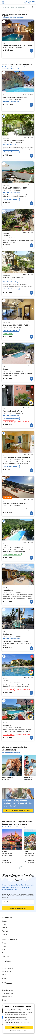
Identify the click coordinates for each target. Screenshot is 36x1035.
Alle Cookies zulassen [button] (18, 1027)
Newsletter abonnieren (18, 908)
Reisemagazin (6, 971)
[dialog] (18, 1018)
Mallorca (5, 928)
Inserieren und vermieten (10, 987)
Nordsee (4, 921)
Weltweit (5, 931)
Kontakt (4, 978)
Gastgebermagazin (8, 990)
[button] (34, 2)
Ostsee (4, 924)
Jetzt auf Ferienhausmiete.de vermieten (18, 810)
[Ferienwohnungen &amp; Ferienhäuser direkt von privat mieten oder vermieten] (3, 2)
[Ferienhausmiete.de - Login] (30, 2)
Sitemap (4, 934)
